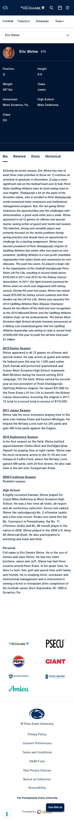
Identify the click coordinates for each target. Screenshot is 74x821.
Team (58, 21)
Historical (53, 156)
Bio (5, 156)
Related (19, 156)
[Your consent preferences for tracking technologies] (7, 814)
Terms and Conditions (37, 752)
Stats (35, 156)
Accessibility (37, 787)
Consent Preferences (37, 743)
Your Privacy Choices (37, 770)
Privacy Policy (37, 734)
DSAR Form (37, 761)
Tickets (22, 21)
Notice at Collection (37, 779)
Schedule (42, 21)
